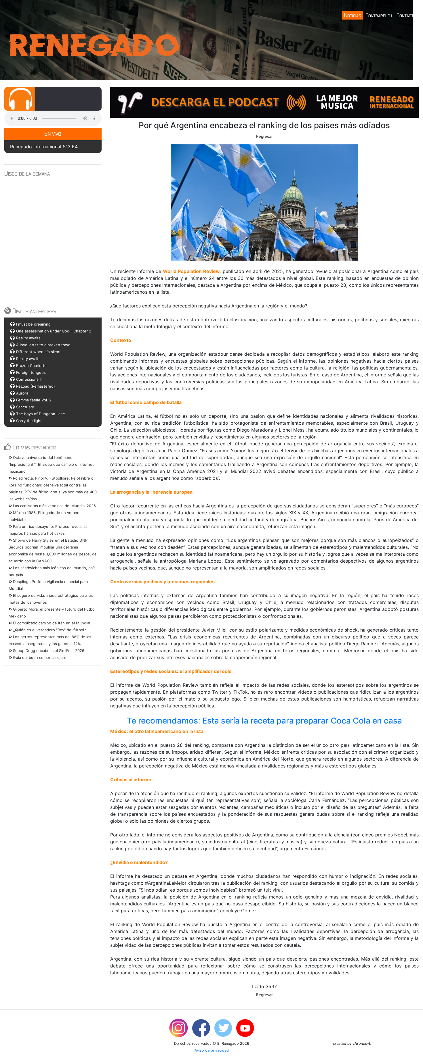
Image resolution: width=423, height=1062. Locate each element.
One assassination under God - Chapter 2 (53, 331)
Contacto (406, 15)
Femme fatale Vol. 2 (34, 400)
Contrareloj (378, 15)
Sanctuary (25, 407)
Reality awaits (28, 338)
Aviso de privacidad (212, 1050)
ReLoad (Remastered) (35, 386)
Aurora (22, 393)
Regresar (264, 136)
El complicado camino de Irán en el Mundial (51, 623)
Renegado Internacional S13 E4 (44, 146)
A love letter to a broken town (43, 345)
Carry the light (29, 420)
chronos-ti (362, 1043)
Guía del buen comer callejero (39, 657)
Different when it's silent (38, 351)
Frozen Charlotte (31, 365)
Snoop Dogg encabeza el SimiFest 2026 (48, 650)
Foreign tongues (31, 372)
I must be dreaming (33, 324)
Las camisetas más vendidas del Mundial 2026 (54, 505)
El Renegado (228, 1043)
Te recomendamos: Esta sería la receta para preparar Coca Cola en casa (264, 721)
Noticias (352, 15)
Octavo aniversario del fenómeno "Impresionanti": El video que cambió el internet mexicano (51, 464)
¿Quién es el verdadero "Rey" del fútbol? (49, 630)
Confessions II (28, 379)
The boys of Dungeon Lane (40, 413)
